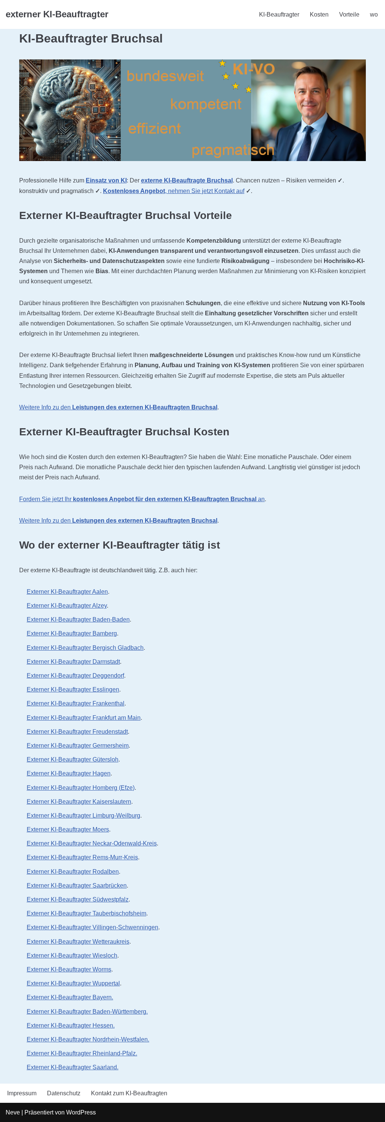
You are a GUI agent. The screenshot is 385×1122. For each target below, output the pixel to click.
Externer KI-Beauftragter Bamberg (72, 633)
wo (374, 14)
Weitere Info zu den (118, 407)
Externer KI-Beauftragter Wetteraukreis (78, 941)
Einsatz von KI (106, 180)
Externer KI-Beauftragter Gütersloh (72, 759)
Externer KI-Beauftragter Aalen (67, 591)
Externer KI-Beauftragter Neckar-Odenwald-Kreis (92, 843)
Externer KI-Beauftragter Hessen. (71, 1025)
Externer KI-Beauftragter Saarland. (72, 1067)
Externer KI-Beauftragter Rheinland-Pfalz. (82, 1053)
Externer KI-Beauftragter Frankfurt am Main (84, 718)
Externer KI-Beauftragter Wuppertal (73, 983)
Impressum (21, 1093)
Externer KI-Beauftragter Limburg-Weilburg (83, 815)
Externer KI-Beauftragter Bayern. (70, 997)
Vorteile (349, 14)
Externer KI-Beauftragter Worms (69, 969)
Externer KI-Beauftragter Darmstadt (73, 661)
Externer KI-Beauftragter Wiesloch (72, 955)
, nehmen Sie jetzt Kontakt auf (173, 191)
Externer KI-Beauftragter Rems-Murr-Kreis (82, 857)
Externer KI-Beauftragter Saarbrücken (77, 885)
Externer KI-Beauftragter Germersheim (78, 745)
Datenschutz (63, 1093)
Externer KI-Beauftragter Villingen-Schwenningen (92, 927)
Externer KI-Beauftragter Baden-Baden (78, 619)
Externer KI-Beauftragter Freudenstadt (77, 731)
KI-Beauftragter (279, 14)
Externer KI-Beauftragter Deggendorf (75, 675)
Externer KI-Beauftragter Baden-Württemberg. (87, 1011)
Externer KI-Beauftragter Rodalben (73, 871)
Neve (13, 1112)
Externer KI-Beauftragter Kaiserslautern (79, 801)
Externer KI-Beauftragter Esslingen (73, 689)
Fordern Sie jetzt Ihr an (142, 499)
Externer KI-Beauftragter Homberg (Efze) (81, 787)
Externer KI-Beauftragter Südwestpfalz (78, 899)
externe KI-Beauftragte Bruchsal (187, 180)
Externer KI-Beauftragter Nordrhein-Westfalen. (88, 1039)
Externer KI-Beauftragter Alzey (67, 605)
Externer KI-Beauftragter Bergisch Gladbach (85, 648)
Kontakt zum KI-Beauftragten (129, 1093)
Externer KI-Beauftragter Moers (68, 829)
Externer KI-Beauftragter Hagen (69, 773)
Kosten (319, 14)
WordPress (81, 1112)
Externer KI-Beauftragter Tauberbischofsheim (86, 913)
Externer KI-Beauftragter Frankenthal (75, 703)
